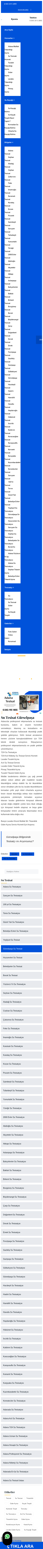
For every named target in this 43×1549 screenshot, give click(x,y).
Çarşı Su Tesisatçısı (11, 1206)
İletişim (8, 649)
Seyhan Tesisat (9, 158)
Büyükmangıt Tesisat (11, 321)
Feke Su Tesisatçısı (11, 1029)
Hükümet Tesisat (10, 418)
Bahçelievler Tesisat (11, 288)
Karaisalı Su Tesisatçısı (13, 1046)
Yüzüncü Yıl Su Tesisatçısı (14, 984)
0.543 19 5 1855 (36, 21)
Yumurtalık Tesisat (10, 243)
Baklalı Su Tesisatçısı (12, 1170)
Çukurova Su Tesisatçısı (13, 1020)
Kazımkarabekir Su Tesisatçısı (16, 1392)
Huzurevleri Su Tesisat (12, 958)
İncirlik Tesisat (9, 425)
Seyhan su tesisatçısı (10, 535)
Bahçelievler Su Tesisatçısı (14, 1161)
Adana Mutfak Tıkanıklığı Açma (12, 50)
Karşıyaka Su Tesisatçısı (13, 1383)
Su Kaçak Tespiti (10, 613)
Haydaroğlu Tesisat (11, 412)
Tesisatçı (8, 587)
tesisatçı (14, 854)
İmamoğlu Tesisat (10, 191)
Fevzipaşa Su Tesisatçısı (13, 1241)
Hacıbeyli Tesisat (10, 386)
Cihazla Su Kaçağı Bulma (10, 132)
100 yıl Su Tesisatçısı (12, 904)
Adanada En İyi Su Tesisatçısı (15, 1472)
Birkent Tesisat (9, 301)
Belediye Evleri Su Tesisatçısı (15, 931)
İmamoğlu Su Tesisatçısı (13, 1037)
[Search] (36, 870)
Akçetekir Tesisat (10, 269)
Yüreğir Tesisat (9, 249)
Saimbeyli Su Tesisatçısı (13, 1082)
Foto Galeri (12, 632)
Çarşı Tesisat (8, 327)
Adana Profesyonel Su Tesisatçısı (17, 1454)
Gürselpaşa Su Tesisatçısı (14, 1277)
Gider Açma (9, 74)
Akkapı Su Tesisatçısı (12, 1144)
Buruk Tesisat (9, 314)
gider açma (14, 1503)
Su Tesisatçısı (9, 597)
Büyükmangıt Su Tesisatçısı (14, 1197)
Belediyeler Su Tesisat (12, 966)
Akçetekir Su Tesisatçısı (13, 1135)
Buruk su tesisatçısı (10, 548)
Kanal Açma (28, 1524)
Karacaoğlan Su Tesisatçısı (14, 1356)
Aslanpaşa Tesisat (10, 282)
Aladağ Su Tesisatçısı (12, 1002)
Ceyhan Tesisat (9, 171)
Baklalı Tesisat (9, 295)
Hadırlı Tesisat (9, 392)
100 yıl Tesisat (9, 483)
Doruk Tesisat (9, 340)
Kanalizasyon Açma (13, 1524)
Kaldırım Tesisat (10, 431)
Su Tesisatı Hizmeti (11, 57)
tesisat (8, 1498)
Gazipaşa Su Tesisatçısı (13, 1259)
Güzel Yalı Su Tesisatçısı (13, 922)
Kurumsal (12, 641)
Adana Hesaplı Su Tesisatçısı (15, 1445)
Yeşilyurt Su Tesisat (11, 940)
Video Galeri (9, 636)
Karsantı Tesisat (10, 451)
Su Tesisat (12, 602)
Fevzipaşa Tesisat (10, 353)
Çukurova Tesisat (10, 178)
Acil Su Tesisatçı (9, 858)
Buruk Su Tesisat (10, 975)
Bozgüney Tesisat (10, 308)
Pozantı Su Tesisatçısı (12, 1073)
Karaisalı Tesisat (10, 197)
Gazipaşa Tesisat (10, 366)
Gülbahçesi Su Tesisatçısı (14, 1268)
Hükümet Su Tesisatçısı (13, 1330)
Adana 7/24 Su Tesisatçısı (14, 1427)
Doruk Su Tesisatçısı (11, 1223)
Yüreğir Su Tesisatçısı (12, 1108)
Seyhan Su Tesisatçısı (12, 993)
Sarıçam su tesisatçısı (11, 529)
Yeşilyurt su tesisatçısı (11, 509)
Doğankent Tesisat (10, 334)
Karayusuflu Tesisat (11, 444)
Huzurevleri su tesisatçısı (12, 522)
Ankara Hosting (14, 1541)
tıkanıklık (29, 1498)
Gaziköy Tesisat (9, 360)
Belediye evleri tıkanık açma (12, 577)
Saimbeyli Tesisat (10, 223)
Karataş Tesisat (9, 204)
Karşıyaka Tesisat (10, 457)
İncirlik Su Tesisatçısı (12, 1339)
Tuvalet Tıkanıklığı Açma (9, 66)
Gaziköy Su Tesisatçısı (12, 1250)
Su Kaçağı (9, 100)
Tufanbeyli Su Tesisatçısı (13, 1091)
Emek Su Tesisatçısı (11, 1232)
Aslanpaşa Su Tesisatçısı (13, 1153)
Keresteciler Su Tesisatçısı (14, 1401)
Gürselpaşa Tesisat (11, 379)
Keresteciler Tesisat (11, 470)
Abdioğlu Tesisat (10, 262)
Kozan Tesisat (9, 210)
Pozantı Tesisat (9, 217)
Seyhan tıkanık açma (12, 571)
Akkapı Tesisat (9, 275)
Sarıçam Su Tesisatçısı (12, 896)
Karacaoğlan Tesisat (11, 438)
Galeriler (8, 623)
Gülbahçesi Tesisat (11, 373)
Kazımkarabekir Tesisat (13, 464)
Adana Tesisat (9, 152)
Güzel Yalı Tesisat (10, 496)
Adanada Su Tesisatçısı (13, 1410)
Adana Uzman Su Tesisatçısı (15, 1436)
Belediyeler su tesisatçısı (12, 542)
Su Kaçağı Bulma (10, 110)
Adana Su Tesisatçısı (12, 887)
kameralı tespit (11, 1509)
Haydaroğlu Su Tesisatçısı (14, 1321)
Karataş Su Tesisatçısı (12, 1055)
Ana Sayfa (9, 30)
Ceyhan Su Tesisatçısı (12, 1011)
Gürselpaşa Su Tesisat (12, 949)
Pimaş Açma (9, 90)
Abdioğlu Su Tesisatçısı (13, 1126)
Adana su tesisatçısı (10, 564)
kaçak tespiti (27, 1503)
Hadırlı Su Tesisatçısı (12, 1294)
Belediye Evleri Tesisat (12, 503)
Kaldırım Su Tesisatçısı (12, 1348)
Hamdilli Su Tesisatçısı (12, 1303)
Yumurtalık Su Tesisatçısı (13, 1099)
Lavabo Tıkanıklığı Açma (9, 82)
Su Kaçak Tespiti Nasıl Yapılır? (10, 118)
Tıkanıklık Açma (11, 1519)
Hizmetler (9, 38)
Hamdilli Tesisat (10, 399)
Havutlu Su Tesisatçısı (12, 1312)
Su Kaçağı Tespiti (30, 1530)
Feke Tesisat (8, 184)
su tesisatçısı (27, 854)
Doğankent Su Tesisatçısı (14, 1215)
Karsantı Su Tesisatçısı (12, 1374)
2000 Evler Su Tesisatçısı (13, 1117)
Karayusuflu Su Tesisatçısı (14, 1365)
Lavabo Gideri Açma (13, 1530)
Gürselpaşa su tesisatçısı (12, 516)
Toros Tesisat (9, 490)
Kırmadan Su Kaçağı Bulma (11, 126)
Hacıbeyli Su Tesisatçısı (13, 1286)
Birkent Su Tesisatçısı (12, 1179)
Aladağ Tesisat (9, 165)
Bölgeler (8, 142)
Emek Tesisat (8, 347)
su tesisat (18, 1498)
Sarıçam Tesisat (10, 230)
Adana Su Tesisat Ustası (13, 1480)
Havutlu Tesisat (9, 405)
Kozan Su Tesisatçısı (12, 1064)
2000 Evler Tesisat (10, 256)
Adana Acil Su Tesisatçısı (13, 1418)
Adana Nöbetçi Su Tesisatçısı (15, 1463)
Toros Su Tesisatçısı (11, 913)
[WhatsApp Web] (7, 1538)
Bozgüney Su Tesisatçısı (13, 1188)
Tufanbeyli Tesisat (10, 236)
